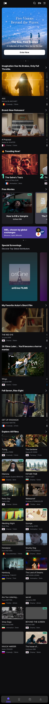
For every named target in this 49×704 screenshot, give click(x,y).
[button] (23, 240)
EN (39, 3)
